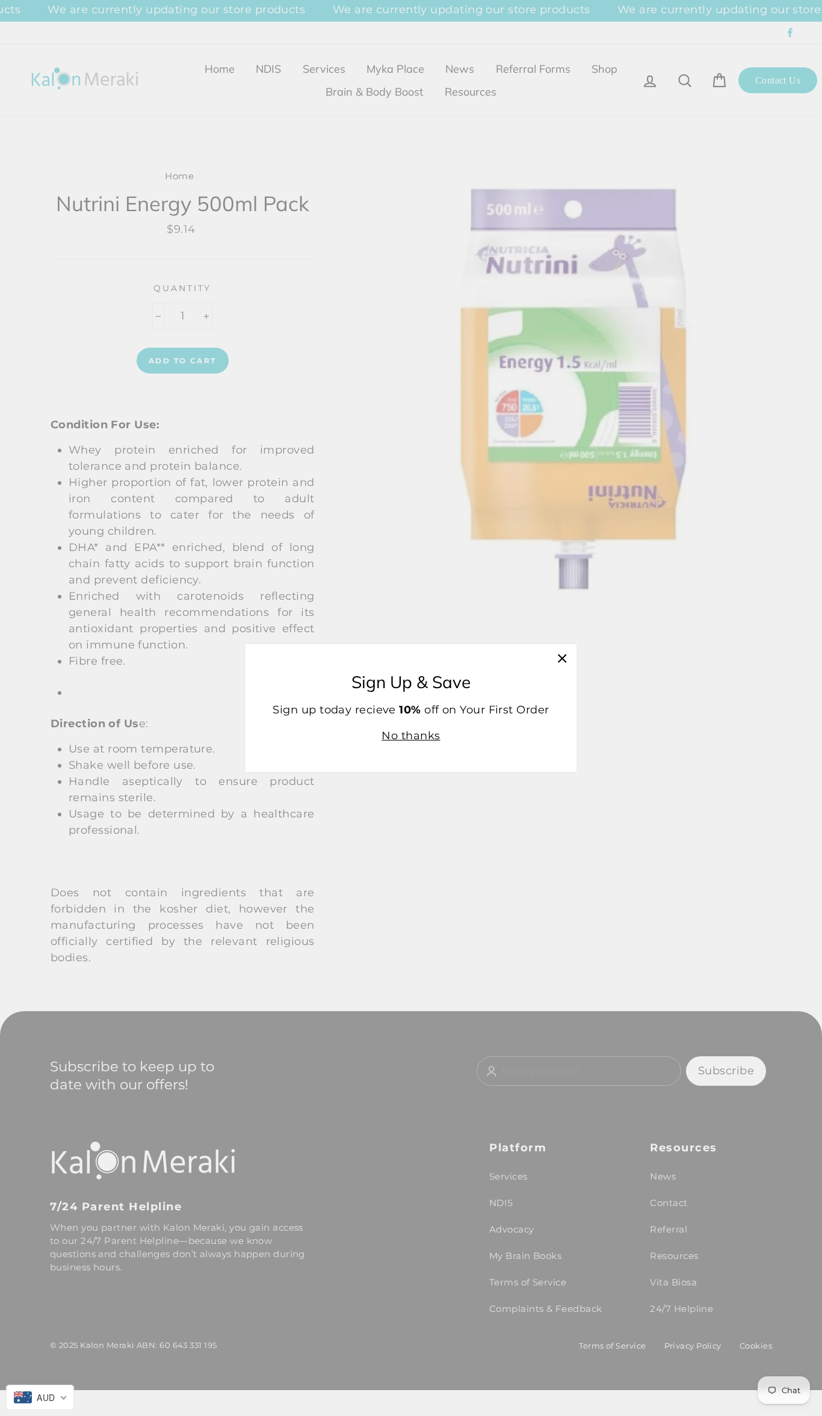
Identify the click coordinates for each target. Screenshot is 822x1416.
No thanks (411, 735)
